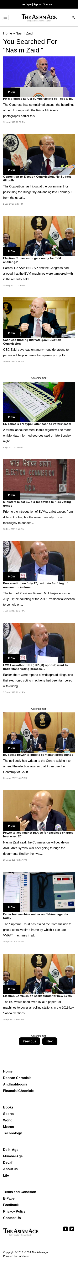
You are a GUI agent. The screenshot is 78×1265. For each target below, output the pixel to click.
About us (10, 1169)
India (11, 91)
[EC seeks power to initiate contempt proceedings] (39, 732)
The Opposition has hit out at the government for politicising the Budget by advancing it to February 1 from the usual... (38, 192)
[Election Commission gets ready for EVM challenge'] (39, 236)
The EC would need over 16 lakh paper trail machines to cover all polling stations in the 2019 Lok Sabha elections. (38, 1007)
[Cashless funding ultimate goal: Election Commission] (39, 317)
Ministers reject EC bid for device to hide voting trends (37, 503)
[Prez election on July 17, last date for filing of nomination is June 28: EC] (39, 561)
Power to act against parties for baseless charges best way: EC (38, 834)
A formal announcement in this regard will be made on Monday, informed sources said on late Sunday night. (37, 435)
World (7, 1120)
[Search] (73, 18)
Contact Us (12, 1218)
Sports (8, 1114)
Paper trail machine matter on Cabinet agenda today (35, 916)
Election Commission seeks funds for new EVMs (37, 995)
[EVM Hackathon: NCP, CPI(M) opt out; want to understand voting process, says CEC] (39, 642)
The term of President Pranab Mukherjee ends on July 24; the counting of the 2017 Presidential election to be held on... (39, 598)
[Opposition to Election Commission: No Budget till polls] (39, 154)
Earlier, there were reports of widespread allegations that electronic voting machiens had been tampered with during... (38, 680)
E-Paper (9, 1198)
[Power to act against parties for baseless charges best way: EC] (39, 810)
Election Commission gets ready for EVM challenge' (32, 260)
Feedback (11, 1205)
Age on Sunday (42, 4)
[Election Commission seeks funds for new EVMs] (39, 973)
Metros (8, 1127)
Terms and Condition (19, 1192)
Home (7, 1071)
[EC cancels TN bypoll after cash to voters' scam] (39, 401)
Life (6, 1175)
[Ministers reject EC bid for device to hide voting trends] (39, 479)
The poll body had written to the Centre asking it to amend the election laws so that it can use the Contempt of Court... (37, 766)
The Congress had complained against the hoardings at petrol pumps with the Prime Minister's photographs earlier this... (38, 110)
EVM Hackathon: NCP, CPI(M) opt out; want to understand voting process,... (35, 666)
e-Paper (27, 4)
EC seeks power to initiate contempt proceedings (38, 754)
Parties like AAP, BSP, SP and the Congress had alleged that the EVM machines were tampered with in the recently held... (38, 273)
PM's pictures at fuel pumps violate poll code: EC (38, 98)
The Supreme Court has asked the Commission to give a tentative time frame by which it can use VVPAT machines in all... (37, 929)
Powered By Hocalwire (16, 1256)
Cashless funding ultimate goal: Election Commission (32, 341)
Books (8, 1107)
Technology (12, 1133)
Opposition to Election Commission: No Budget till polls (37, 178)
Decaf (7, 1162)
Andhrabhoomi (15, 1084)
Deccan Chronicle (17, 1078)
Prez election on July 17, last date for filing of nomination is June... (35, 585)
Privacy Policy (14, 1211)
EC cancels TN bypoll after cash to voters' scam (37, 423)
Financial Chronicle (18, 1091)
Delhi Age (10, 1150)
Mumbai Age (13, 1156)
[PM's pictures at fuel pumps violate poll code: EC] (39, 76)
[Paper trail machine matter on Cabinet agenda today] (39, 892)
